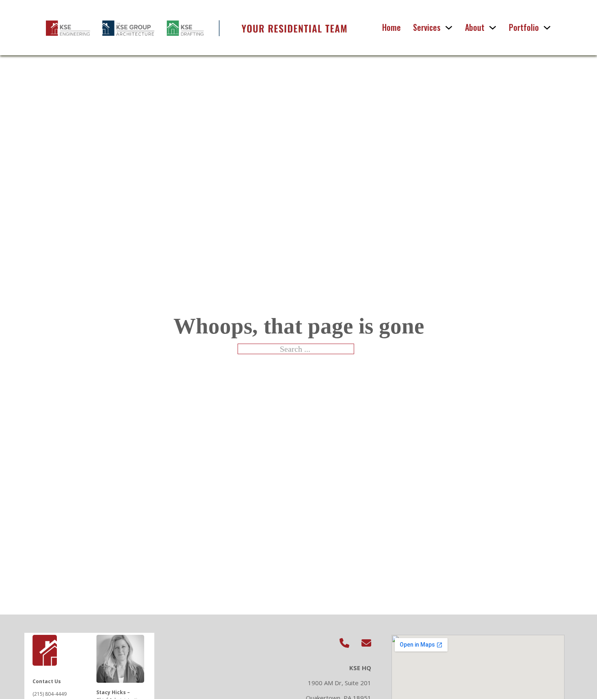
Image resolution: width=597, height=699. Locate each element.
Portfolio (524, 27)
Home (391, 27)
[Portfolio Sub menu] (547, 28)
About (475, 27)
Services (427, 27)
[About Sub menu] (493, 28)
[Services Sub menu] (449, 28)
